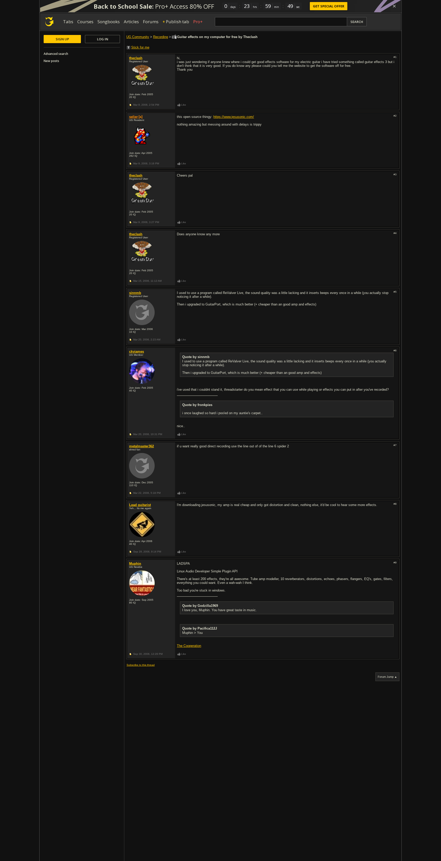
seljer (133, 117)
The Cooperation (189, 646)
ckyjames (136, 351)
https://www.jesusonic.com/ (233, 117)
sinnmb (135, 293)
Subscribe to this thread (141, 664)
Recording (160, 37)
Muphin (135, 563)
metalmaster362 (141, 446)
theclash (135, 58)
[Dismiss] (394, 6)
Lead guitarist (140, 505)
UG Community (137, 37)
